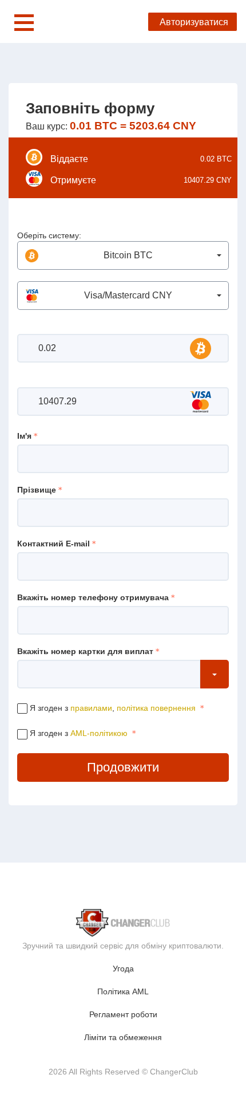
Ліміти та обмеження (123, 1037)
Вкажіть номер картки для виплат (85, 651)
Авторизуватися (194, 22)
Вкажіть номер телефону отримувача (93, 597)
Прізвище (36, 489)
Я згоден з (77, 733)
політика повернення (156, 708)
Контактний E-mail (53, 543)
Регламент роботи (123, 1014)
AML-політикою (99, 733)
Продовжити (123, 767)
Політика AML (123, 991)
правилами (91, 708)
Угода (123, 968)
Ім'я (24, 435)
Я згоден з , (111, 708)
